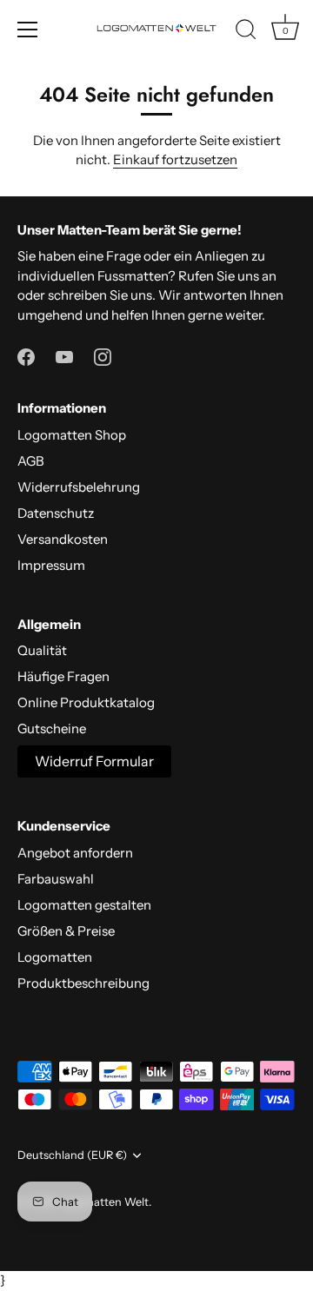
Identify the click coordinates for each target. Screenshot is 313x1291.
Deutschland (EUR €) (72, 1155)
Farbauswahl (55, 879)
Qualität (42, 650)
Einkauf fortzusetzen (175, 159)
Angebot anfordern (75, 852)
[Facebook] (26, 355)
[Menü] (28, 29)
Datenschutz (55, 513)
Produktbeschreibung (83, 983)
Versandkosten (62, 539)
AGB (30, 461)
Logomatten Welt (103, 1201)
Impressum (51, 565)
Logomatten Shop (71, 435)
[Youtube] (64, 355)
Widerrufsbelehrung (78, 487)
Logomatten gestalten (84, 905)
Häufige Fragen (63, 676)
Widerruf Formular (94, 761)
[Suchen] (246, 32)
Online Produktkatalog (86, 702)
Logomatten (54, 957)
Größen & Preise (66, 931)
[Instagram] (102, 355)
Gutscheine (51, 728)
